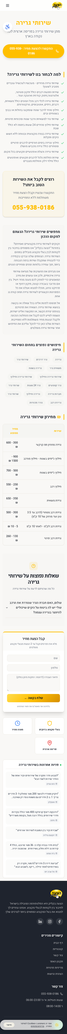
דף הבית (58, 943)
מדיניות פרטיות (54, 968)
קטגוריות (58, 949)
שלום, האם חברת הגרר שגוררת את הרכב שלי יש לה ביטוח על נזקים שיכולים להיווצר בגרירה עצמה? (36, 607)
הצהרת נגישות (55, 974)
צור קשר (58, 955)
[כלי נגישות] (7, 27)
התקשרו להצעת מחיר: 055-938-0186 (31, 51)
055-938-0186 (33, 207)
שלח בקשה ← (33, 698)
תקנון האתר (56, 961)
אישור (9, 1024)
